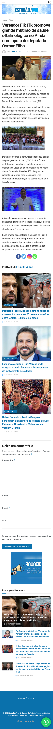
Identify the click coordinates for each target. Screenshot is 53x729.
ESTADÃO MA (15, 52)
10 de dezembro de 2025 (37, 52)
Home (4, 20)
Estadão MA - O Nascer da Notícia (22, 713)
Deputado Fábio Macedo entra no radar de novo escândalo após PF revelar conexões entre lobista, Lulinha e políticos (25, 314)
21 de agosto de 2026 (25, 675)
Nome (6, 495)
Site (4, 520)
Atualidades (14, 20)
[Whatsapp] (34, 256)
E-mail (6, 508)
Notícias (21, 698)
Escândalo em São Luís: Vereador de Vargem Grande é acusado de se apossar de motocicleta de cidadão (25, 367)
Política (31, 698)
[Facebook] (18, 256)
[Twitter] (23, 256)
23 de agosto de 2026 (11, 322)
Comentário (8, 460)
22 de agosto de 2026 (11, 375)
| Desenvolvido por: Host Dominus (31, 716)
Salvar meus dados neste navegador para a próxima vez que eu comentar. (26, 537)
